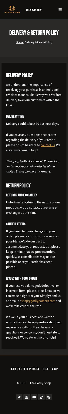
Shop (55, 369)
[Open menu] (59, 9)
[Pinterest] (49, 397)
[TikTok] (41, 397)
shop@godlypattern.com (38, 301)
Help (45, 369)
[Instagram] (26, 397)
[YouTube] (34, 397)
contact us (48, 145)
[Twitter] (19, 397)
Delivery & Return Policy (24, 369)
